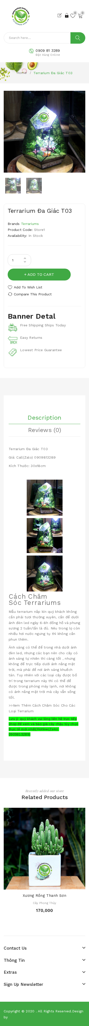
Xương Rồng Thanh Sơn (44, 895)
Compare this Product (33, 294)
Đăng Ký (61, 15)
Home (22, 73)
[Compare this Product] (53, 884)
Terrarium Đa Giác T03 (52, 73)
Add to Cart (40, 274)
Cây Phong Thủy (44, 903)
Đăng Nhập (67, 15)
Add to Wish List (28, 287)
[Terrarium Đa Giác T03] (13, 186)
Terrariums (30, 224)
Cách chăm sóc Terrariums (35, 599)
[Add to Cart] (36, 884)
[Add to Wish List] (44, 884)
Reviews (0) (44, 430)
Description (44, 417)
